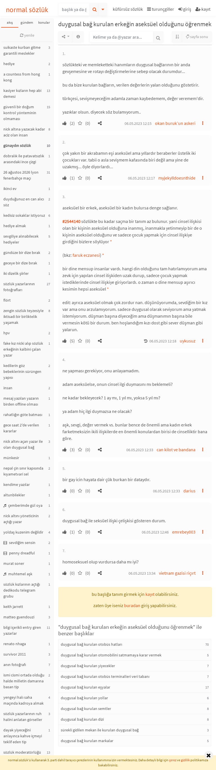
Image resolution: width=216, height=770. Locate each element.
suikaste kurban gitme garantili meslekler (21, 50)
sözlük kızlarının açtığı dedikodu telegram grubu (21, 590)
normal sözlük (27, 10)
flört (7, 300)
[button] (128, 10)
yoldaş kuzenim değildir (23, 532)
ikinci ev (10, 188)
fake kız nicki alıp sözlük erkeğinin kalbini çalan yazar (23, 349)
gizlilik (185, 760)
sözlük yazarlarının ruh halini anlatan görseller (22, 716)
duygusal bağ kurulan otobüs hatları (91, 644)
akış (10, 22)
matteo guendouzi (18, 616)
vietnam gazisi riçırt (177, 573)
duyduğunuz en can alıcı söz (23, 201)
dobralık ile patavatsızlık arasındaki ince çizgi (23, 158)
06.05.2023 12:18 (162, 341)
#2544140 (71, 221)
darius (189, 491)
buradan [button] (132, 605)
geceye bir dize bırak (20, 262)
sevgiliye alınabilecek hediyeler (21, 239)
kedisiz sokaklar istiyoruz (24, 215)
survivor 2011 (14, 654)
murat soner (13, 563)
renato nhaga (14, 643)
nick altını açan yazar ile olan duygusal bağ (23, 444)
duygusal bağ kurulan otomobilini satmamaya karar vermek (111, 655)
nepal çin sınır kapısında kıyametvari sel (23, 471)
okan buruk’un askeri (175, 123)
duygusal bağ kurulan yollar (84, 697)
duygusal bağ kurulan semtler (86, 708)
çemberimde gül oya (24, 505)
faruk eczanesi (86, 255)
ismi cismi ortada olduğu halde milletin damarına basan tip (23, 680)
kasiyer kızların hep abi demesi (22, 93)
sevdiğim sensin (21, 542)
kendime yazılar (16, 484)
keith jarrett (13, 606)
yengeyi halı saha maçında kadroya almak (23, 700)
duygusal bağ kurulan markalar (87, 740)
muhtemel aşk (19, 573)
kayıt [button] (149, 594)
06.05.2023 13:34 (142, 573)
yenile (28, 35)
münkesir (11, 457)
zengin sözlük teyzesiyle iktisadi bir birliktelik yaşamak (23, 316)
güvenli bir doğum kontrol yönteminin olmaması (19, 112)
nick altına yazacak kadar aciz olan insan (24, 132)
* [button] (111, 241)
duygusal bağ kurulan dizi (82, 719)
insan (7, 387)
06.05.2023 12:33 (139, 449)
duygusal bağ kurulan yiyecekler (88, 665)
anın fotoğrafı (14, 664)
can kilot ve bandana (176, 449)
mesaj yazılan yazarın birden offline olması (21, 401)
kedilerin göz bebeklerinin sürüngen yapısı (22, 371)
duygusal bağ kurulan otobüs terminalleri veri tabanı (105, 676)
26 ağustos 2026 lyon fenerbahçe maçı (21, 175)
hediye (9, 63)
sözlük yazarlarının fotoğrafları (19, 286)
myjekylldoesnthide (176, 178)
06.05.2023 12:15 (138, 123)
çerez (172, 760)
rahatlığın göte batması (22, 414)
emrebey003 (183, 532)
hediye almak (14, 225)
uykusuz (187, 341)
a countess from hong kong (21, 77)
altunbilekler (14, 494)
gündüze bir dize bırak (21, 252)
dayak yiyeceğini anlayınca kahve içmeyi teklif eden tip (22, 735)
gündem (27, 22)
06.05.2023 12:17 (141, 178)
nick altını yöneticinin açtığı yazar (21, 518)
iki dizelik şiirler (16, 273)
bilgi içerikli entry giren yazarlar (22, 630)
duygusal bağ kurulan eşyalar (85, 687)
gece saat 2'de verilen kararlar (21, 427)
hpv (6, 332)
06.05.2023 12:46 (155, 532)
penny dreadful (21, 553)
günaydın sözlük (17, 145)
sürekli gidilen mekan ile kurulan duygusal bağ (100, 730)
